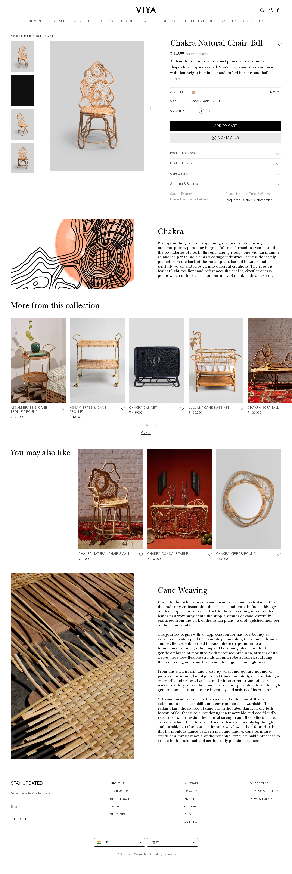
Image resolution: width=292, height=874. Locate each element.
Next (151, 108)
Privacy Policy (261, 799)
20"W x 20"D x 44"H (206, 101)
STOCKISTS (117, 814)
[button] (81, 23)
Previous (43, 108)
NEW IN (35, 21)
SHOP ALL (56, 21)
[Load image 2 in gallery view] (22, 124)
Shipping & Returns (264, 791)
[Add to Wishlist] (278, 44)
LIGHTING (106, 21)
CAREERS (190, 822)
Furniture (26, 36)
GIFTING (169, 21)
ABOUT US (117, 783)
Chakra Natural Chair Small (104, 554)
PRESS (188, 814)
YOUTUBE (190, 807)
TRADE (114, 807)
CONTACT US (119, 791)
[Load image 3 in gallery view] (22, 158)
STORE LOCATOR (122, 799)
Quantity (177, 111)
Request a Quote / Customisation (249, 200)
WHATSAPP (191, 783)
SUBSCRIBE (19, 819)
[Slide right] (155, 425)
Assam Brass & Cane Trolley (88, 410)
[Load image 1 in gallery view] (22, 56)
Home (14, 36)
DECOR (127, 21)
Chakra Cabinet (143, 408)
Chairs (50, 36)
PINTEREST (191, 799)
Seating (39, 36)
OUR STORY (253, 21)
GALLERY (229, 21)
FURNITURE (81, 21)
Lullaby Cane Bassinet (209, 408)
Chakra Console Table (167, 554)
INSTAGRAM (192, 791)
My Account (259, 783)
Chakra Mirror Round (236, 554)
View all (146, 433)
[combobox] (119, 842)
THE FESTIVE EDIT (198, 21)
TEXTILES (148, 21)
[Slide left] (136, 425)
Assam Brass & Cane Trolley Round (29, 410)
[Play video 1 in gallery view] (22, 90)
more (175, 79)
